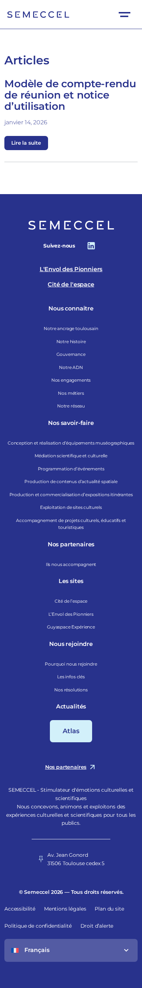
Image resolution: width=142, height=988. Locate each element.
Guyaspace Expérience (71, 627)
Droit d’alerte (97, 926)
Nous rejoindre (71, 643)
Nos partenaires (71, 544)
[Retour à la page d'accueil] (38, 14)
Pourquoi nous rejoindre (71, 664)
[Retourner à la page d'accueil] (71, 225)
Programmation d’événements (71, 468)
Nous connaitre (71, 308)
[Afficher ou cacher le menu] (124, 14)
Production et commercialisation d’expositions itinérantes (71, 494)
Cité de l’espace (71, 601)
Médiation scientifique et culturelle (71, 455)
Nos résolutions (71, 689)
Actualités (71, 706)
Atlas (71, 731)
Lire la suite (26, 143)
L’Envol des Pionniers (71, 614)
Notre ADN (71, 367)
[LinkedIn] (91, 245)
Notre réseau (71, 406)
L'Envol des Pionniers (71, 269)
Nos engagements (71, 380)
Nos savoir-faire (71, 422)
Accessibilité (19, 908)
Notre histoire (71, 341)
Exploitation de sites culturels (71, 507)
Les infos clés (71, 676)
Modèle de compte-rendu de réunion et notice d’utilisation (70, 94)
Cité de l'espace (71, 284)
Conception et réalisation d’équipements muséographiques (71, 443)
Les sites (71, 581)
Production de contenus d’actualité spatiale (70, 481)
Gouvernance (70, 354)
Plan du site (109, 908)
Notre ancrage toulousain (71, 328)
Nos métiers (71, 393)
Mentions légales (65, 908)
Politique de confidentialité (38, 926)
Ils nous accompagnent (71, 564)
